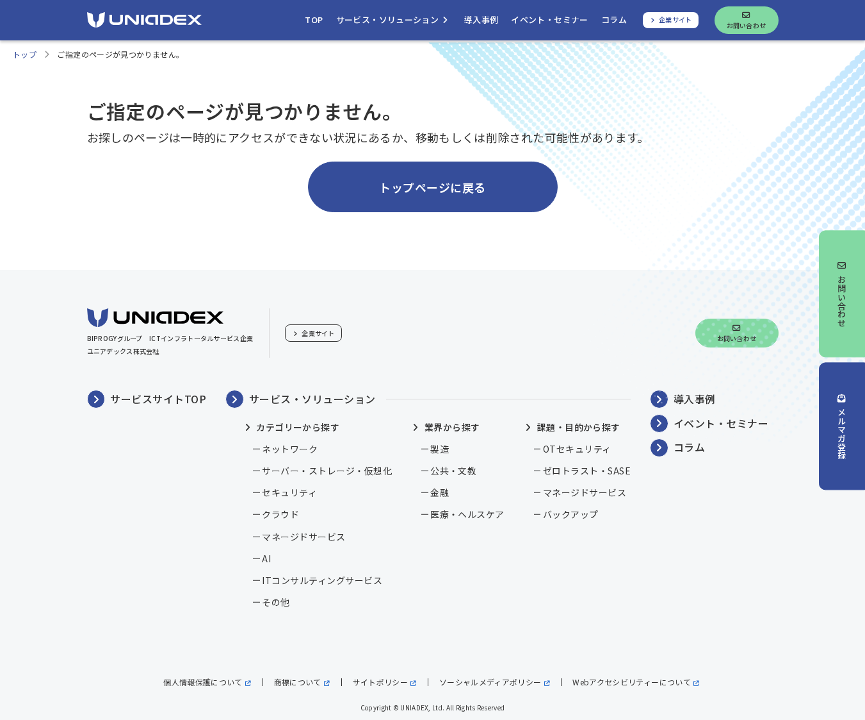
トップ (24, 54)
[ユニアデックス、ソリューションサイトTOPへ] (144, 20)
